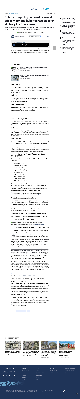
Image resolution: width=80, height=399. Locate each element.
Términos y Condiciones (70, 368)
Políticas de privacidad (69, 370)
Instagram (6, 375)
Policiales (24, 377)
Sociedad (24, 375)
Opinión (37, 370)
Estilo (37, 373)
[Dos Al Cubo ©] (68, 391)
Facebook (3, 375)
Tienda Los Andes (54, 372)
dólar (13, 235)
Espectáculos (24, 380)
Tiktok (9, 375)
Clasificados (53, 373)
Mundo (37, 368)
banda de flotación (44, 239)
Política (23, 372)
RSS (65, 372)
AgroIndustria (39, 375)
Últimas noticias (25, 370)
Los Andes (6, 13)
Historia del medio (68, 373)
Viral (37, 379)
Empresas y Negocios (40, 372)
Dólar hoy (19, 311)
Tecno (37, 377)
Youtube (14, 375)
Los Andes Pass (53, 370)
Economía (12, 13)
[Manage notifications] (77, 394)
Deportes (24, 379)
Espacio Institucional (40, 380)
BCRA (28, 311)
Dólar (24, 311)
